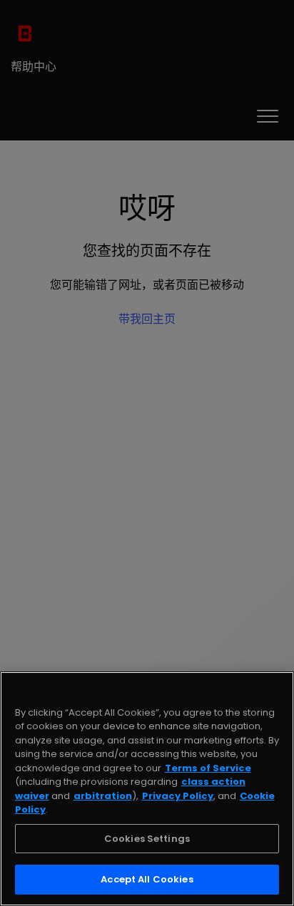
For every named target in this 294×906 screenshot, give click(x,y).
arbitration (103, 796)
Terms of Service (208, 768)
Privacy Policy (177, 796)
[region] (147, 788)
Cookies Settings (147, 838)
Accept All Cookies (147, 879)
